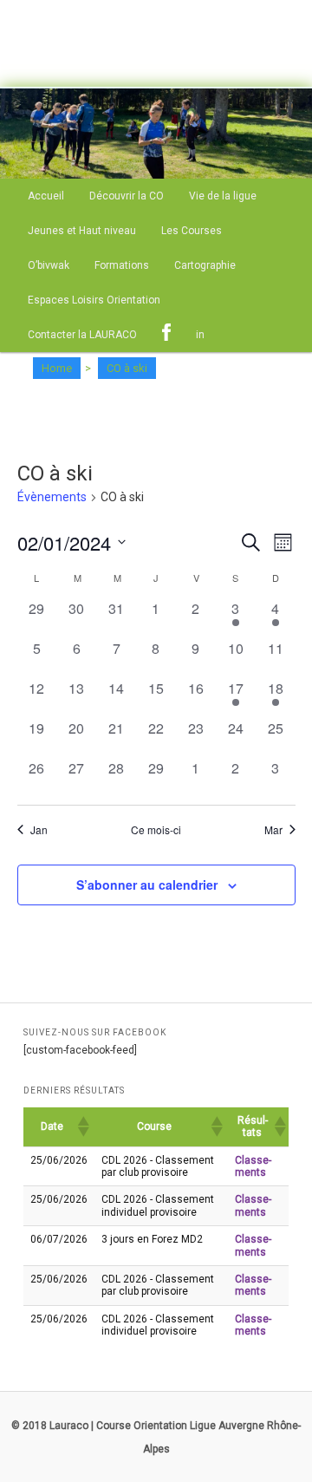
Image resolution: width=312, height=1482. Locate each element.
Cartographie (205, 265)
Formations (121, 265)
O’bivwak (48, 265)
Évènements (52, 497)
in (200, 335)
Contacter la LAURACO (82, 335)
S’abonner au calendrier (147, 884)
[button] (82, 1126)
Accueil (46, 196)
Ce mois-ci (156, 830)
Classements (253, 1166)
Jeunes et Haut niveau (82, 231)
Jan (39, 830)
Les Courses (191, 231)
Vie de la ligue (223, 196)
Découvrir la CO (126, 196)
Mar (273, 830)
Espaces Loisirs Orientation (94, 300)
